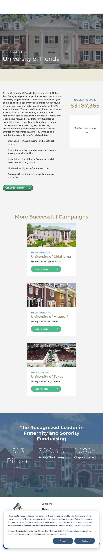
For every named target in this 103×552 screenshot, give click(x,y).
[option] (51, 41)
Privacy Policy (85, 525)
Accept (63, 541)
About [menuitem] (45, 509)
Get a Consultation (14, 188)
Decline (85, 541)
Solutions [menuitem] (47, 504)
